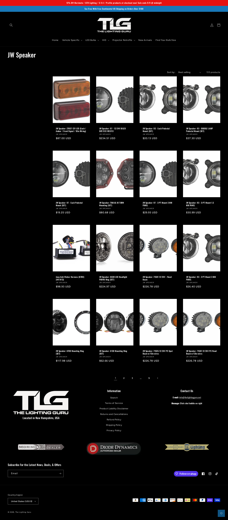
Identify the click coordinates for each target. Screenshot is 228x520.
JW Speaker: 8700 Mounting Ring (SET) (70, 352)
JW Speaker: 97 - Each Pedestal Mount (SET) (69, 204)
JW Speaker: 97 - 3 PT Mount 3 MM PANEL (157, 204)
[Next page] (157, 378)
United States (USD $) (21, 501)
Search (114, 397)
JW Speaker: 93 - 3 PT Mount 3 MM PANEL (201, 278)
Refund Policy (114, 419)
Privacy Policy (114, 430)
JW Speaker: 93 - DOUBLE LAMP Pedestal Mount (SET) (199, 129)
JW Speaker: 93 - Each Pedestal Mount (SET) (156, 129)
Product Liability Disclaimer (114, 408)
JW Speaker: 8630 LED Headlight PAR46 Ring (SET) (113, 278)
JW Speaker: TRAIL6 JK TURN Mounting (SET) (111, 204)
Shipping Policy (114, 425)
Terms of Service (114, 403)
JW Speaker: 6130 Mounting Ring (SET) (113, 352)
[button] (11, 25)
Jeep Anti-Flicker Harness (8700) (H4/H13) (70, 278)
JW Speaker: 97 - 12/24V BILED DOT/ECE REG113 (112, 129)
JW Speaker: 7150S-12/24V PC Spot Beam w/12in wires (158, 352)
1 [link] (115, 378)
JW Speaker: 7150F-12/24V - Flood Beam (157, 278)
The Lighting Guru (23, 512)
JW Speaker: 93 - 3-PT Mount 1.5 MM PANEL (200, 204)
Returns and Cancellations (114, 414)
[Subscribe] (60, 473)
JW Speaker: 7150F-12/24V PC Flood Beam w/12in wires (201, 352)
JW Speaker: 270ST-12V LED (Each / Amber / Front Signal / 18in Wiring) (71, 129)
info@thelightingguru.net (190, 397)
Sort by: (171, 72)
